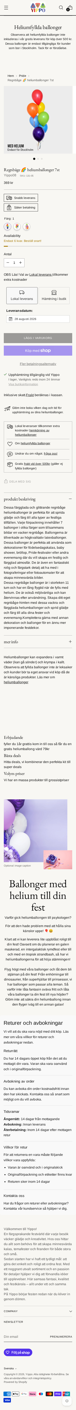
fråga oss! (50, 453)
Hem (11, 75)
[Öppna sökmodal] (61, 7)
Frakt (30, 395)
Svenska (9, 1368)
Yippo (29, 1374)
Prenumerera (61, 1336)
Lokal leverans (40, 274)
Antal (8, 254)
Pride (22, 75)
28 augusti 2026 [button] (25, 319)
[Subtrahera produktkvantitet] (8, 263)
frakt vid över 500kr (37, 463)
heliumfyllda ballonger (35, 443)
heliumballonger (16, 682)
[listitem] (22, 295)
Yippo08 (10, 175)
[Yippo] (38, 8)
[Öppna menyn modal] (6, 7)
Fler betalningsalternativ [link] (38, 364)
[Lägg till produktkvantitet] (20, 263)
